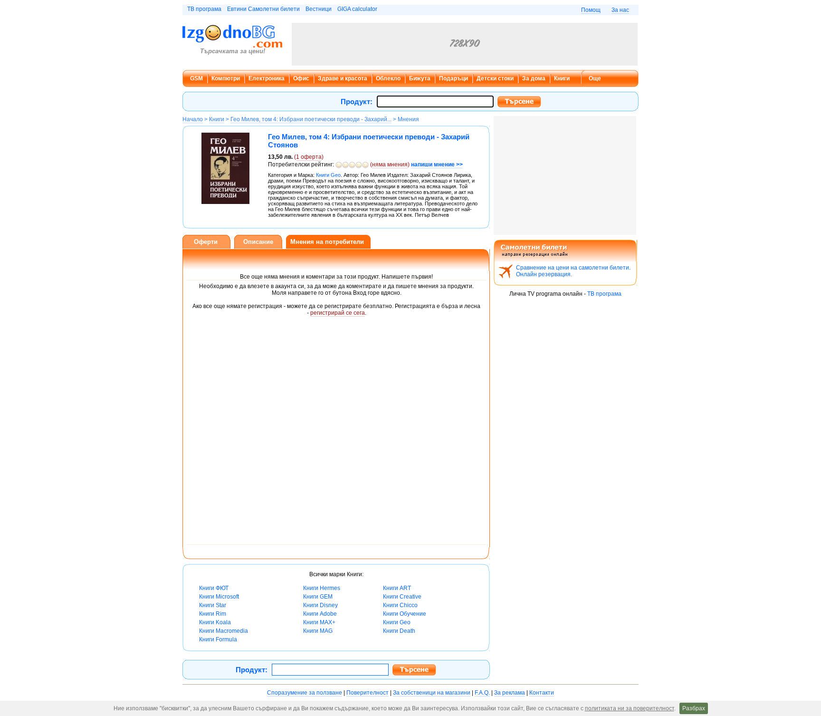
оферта (309, 157)
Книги (562, 78)
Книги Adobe (320, 613)
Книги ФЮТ (214, 588)
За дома (533, 78)
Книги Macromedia (223, 631)
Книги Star (212, 605)
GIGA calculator (357, 9)
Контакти (541, 692)
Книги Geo (396, 622)
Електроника (266, 78)
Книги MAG (318, 631)
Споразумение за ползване (304, 692)
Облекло (388, 78)
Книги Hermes (321, 588)
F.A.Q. (482, 692)
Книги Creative (402, 596)
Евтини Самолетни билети (263, 9)
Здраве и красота (342, 78)
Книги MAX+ (319, 622)
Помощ (591, 10)
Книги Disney (320, 605)
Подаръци (453, 78)
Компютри (225, 78)
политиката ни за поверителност (629, 708)
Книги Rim (212, 613)
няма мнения (390, 164)
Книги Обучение (404, 613)
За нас (620, 10)
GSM (196, 78)
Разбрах (693, 708)
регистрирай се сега (337, 313)
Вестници (318, 9)
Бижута (419, 78)
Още (595, 78)
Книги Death (399, 631)
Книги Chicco (400, 605)
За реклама (509, 692)
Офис (301, 78)
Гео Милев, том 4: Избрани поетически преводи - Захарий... (310, 119)
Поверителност (367, 692)
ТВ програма (204, 9)
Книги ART (397, 588)
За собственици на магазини (431, 692)
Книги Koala (215, 622)
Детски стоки (495, 78)
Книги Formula (218, 639)
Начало (192, 119)
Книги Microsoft (219, 596)
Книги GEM (318, 596)
